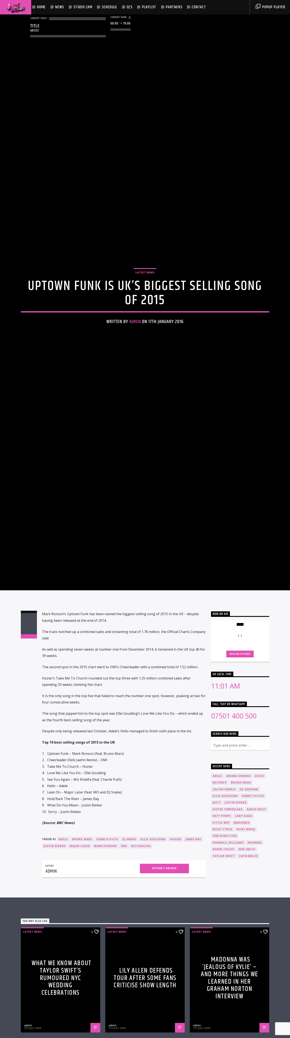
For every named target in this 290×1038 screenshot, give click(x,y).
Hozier (175, 884)
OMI (124, 891)
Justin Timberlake (228, 855)
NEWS (59, 7)
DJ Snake (129, 884)
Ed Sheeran (249, 834)
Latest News (145, 293)
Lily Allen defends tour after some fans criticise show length (145, 1023)
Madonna (241, 868)
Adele (63, 884)
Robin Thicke (223, 894)
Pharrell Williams (228, 888)
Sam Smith (246, 894)
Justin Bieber (55, 891)
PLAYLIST (149, 7)
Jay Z (217, 848)
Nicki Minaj (246, 874)
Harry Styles (253, 841)
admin (135, 342)
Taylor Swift (224, 901)
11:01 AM (225, 731)
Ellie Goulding (153, 884)
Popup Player (273, 7)
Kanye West (256, 855)
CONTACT (199, 7)
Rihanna (255, 888)
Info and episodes (240, 699)
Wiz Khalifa (141, 891)
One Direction (225, 881)
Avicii (259, 821)
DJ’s (129, 7)
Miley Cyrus (222, 874)
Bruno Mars (82, 884)
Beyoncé (220, 828)
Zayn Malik (248, 901)
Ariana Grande (238, 821)
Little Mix (221, 868)
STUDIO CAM (82, 7)
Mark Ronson (105, 891)
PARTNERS (174, 7)
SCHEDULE (109, 7)
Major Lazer (80, 891)
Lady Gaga (243, 861)
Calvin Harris (224, 834)
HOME (41, 7)
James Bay (193, 884)
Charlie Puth (107, 884)
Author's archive (164, 913)
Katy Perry (222, 861)
